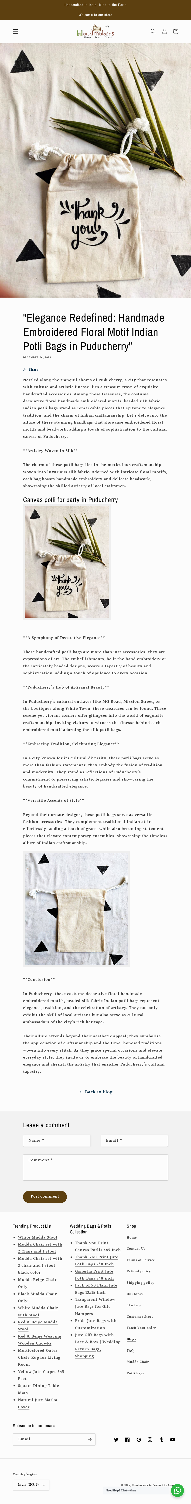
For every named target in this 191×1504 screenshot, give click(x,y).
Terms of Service (141, 1260)
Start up (134, 1305)
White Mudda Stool (37, 1237)
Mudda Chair (138, 1362)
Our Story (135, 1294)
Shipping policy (140, 1283)
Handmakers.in (142, 1485)
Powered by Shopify (165, 1485)
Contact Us (136, 1249)
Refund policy (139, 1271)
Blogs (131, 1339)
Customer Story (140, 1317)
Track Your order (141, 1328)
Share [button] (33, 370)
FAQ (130, 1351)
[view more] (67, 617)
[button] (15, 31)
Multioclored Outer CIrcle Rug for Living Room (39, 1358)
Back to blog (98, 1092)
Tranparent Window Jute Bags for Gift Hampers (95, 1307)
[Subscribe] (89, 1439)
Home (132, 1237)
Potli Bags (135, 1373)
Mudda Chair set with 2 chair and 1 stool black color (40, 1266)
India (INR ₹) (28, 1484)
